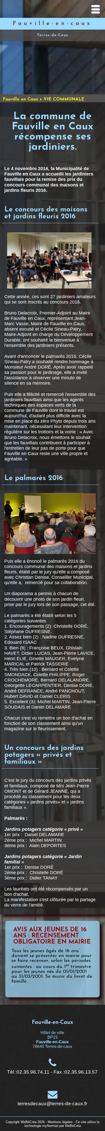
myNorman (50, 1126)
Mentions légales (60, 1122)
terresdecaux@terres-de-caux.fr (52, 1103)
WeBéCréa (28, 1122)
